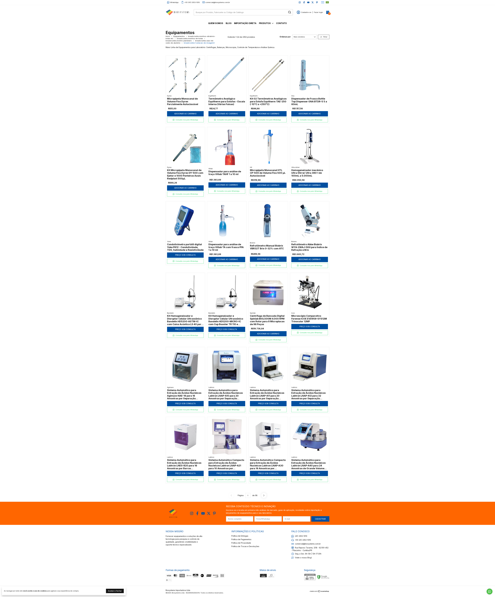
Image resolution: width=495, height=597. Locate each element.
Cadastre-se (306, 12)
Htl (251, 167)
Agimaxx (170, 387)
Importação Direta (245, 23)
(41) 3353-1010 (301, 536)
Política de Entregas (239, 536)
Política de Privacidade (241, 543)
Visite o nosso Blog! (303, 557)
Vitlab (210, 169)
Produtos (265, 23)
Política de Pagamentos (241, 539)
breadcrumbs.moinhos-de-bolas (190, 38)
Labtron (211, 387)
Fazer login (318, 12)
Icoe (293, 313)
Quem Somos (215, 23)
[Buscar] (289, 12)
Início (168, 36)
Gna (292, 96)
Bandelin (170, 313)
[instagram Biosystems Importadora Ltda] (300, 2)
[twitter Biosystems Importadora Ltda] (312, 2)
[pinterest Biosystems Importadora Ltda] (317, 2)
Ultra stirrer (295, 167)
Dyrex (169, 96)
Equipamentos (179, 36)
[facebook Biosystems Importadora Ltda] (304, 2)
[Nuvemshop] (319, 592)
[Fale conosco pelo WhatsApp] (489, 591)
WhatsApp (174, 2)
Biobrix (252, 243)
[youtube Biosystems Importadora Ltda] (308, 2)
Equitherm (212, 96)
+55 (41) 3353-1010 (192, 2)
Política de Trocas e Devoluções (245, 546)
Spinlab (253, 313)
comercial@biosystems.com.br (217, 2)
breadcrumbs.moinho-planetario (179, 41)
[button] (185, 119)
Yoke (169, 241)
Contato (281, 23)
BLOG (229, 23)
